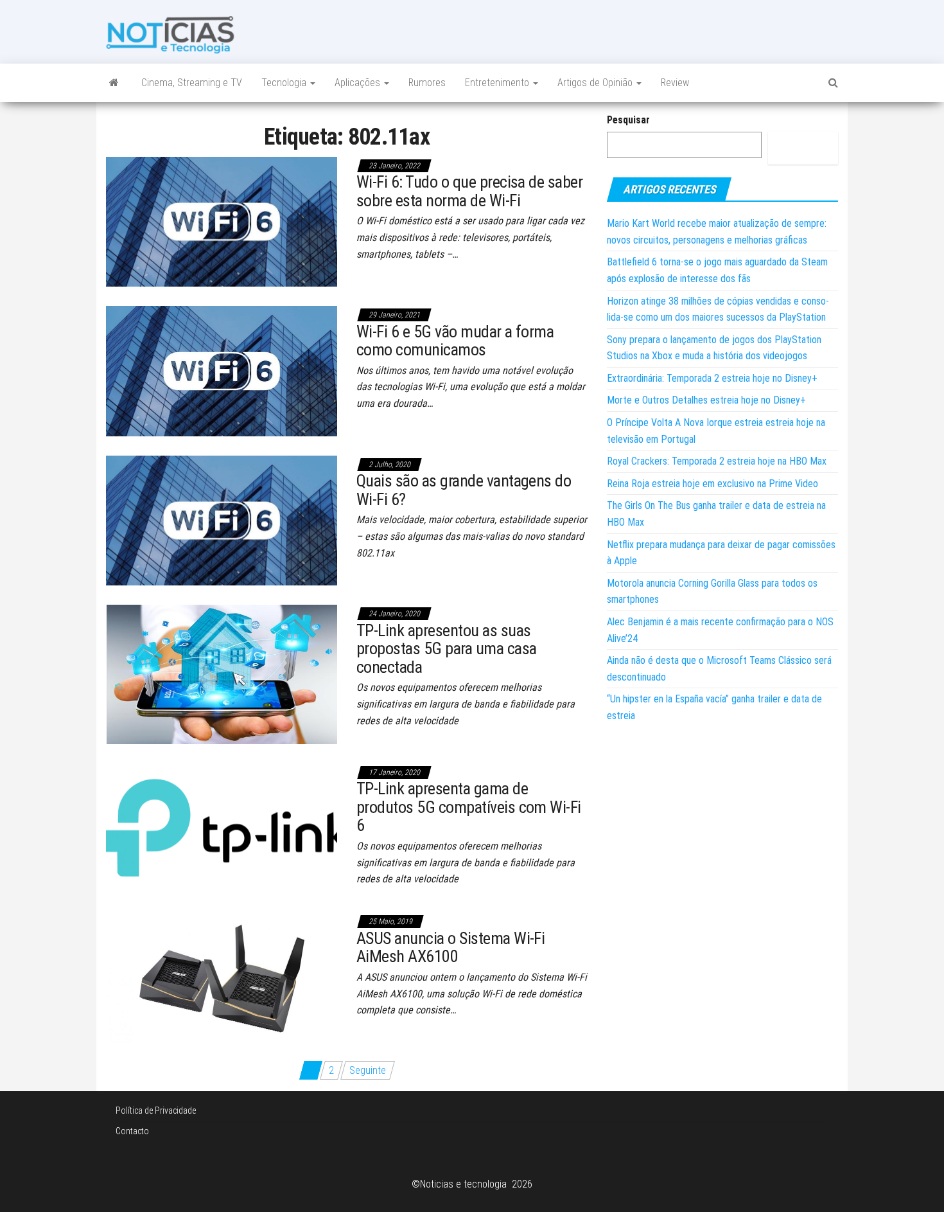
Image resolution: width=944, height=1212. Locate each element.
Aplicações (359, 82)
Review (675, 82)
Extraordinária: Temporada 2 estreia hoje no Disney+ (712, 378)
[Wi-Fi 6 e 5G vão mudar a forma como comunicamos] (221, 370)
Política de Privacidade (156, 1110)
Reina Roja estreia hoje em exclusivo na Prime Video (712, 483)
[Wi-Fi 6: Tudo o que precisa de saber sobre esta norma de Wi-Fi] (221, 221)
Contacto (132, 1131)
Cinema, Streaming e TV (191, 82)
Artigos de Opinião (596, 82)
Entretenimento (498, 82)
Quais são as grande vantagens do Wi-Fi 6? (463, 490)
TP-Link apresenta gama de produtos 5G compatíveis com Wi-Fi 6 (468, 807)
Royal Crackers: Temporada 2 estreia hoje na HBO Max (716, 461)
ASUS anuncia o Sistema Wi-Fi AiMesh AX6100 (450, 948)
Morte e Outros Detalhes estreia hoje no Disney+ (706, 400)
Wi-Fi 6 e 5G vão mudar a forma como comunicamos (455, 341)
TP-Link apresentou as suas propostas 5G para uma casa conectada (446, 649)
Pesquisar (628, 120)
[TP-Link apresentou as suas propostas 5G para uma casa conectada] (221, 674)
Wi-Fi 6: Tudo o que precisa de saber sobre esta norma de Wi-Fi (469, 191)
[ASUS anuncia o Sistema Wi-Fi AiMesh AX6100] (221, 977)
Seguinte (367, 1070)
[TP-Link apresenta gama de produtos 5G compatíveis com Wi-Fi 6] (221, 827)
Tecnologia (285, 82)
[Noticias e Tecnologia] (114, 83)
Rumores (427, 82)
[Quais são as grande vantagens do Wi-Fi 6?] (221, 519)
